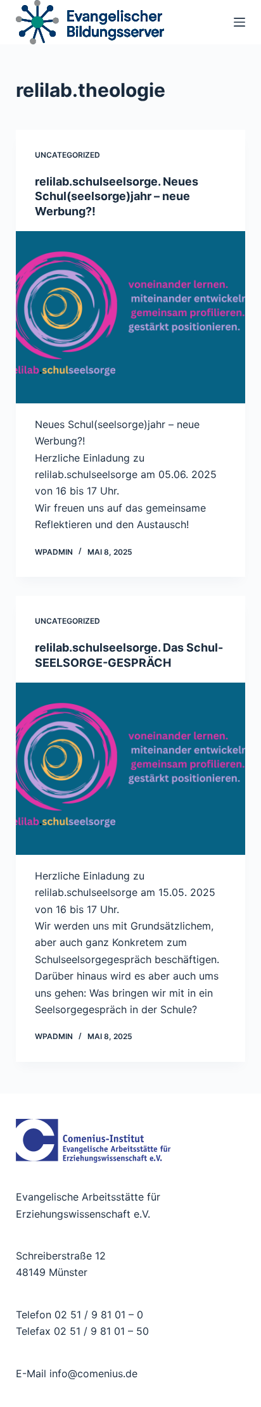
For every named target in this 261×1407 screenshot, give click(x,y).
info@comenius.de (91, 1373)
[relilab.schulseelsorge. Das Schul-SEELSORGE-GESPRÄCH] (131, 769)
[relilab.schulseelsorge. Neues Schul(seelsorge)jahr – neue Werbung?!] (131, 317)
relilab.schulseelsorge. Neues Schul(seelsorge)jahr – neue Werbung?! (116, 196)
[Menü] (239, 22)
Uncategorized (67, 155)
